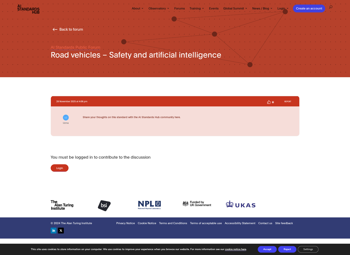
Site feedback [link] (284, 223)
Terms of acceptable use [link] (206, 223)
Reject (287, 249)
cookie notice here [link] (235, 249)
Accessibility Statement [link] (240, 223)
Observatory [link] (157, 8)
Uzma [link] (66, 120)
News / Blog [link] (260, 8)
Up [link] (269, 102)
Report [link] (287, 101)
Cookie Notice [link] (147, 223)
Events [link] (214, 8)
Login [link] (281, 8)
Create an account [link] (309, 8)
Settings (308, 249)
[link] (28, 9)
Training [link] (195, 8)
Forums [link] (179, 8)
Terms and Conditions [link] (173, 223)
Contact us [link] (265, 223)
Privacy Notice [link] (125, 223)
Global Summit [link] (233, 8)
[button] (54, 230)
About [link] (136, 8)
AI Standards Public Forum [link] (75, 47)
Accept (267, 249)
